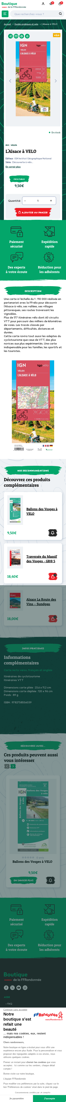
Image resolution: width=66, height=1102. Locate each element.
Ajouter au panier (35, 212)
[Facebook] (6, 988)
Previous (10, 81)
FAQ (9, 1003)
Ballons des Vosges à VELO (41, 511)
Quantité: (14, 201)
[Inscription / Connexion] (43, 3)
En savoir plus (13, 166)
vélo (56, 35)
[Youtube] (18, 988)
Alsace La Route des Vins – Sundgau (41, 601)
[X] (12, 988)
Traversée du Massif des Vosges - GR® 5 (41, 558)
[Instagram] (25, 988)
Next (56, 81)
